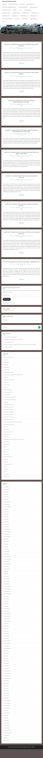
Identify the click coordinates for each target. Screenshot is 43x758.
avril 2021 (5, 631)
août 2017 (5, 737)
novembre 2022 (6, 588)
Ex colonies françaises (23, 7)
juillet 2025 (6, 511)
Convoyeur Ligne (7, 389)
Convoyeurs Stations (6, 10)
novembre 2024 (6, 531)
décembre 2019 (6, 670)
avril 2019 (5, 690)
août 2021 (5, 623)
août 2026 (5, 487)
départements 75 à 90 (8, 417)
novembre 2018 (6, 703)
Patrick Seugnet (25, 18)
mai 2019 (5, 688)
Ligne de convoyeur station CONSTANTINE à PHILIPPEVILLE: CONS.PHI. (21, 130)
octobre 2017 (6, 735)
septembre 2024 (7, 536)
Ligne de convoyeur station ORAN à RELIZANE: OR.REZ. (21, 45)
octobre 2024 (6, 534)
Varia (3, 21)
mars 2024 (6, 549)
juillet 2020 (6, 653)
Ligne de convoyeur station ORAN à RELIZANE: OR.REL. (21, 73)
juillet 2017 (6, 740)
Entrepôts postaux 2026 (8, 347)
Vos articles (17, 18)
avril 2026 (5, 496)
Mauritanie (6, 449)
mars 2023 (6, 578)
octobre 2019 (6, 675)
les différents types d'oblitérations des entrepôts (13, 439)
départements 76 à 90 (24, 15)
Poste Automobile (27, 10)
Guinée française (7, 434)
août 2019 (5, 680)
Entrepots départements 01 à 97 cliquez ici (12, 421)
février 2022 (6, 608)
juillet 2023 (6, 568)
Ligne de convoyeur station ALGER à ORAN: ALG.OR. (21, 176)
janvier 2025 (6, 526)
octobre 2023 (6, 561)
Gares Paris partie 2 (30, 4)
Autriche (5, 377)
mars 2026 (6, 499)
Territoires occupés (6, 12)
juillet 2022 (6, 598)
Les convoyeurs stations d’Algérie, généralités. (21, 262)
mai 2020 (5, 658)
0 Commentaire (29, 48)
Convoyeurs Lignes (33, 7)
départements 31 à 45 (35, 12)
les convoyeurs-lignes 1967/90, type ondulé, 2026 (13, 339)
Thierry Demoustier (33, 18)
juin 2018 (5, 715)
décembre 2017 (6, 730)
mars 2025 (6, 521)
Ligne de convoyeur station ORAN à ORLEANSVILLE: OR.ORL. (21, 101)
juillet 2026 (6, 489)
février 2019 (6, 695)
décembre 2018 (6, 700)
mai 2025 (5, 516)
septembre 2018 (7, 708)
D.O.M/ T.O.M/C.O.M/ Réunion (7, 18)
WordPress (25, 746)
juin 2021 (5, 628)
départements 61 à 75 (15, 15)
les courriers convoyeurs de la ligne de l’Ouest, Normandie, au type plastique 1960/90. (20, 344)
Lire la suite (21, 63)
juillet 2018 (6, 713)
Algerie (5, 364)
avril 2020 (5, 660)
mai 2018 (5, 718)
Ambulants (4, 4)
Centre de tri (6, 384)
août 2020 (5, 650)
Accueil (5, 359)
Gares (20, 10)
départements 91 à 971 (34, 15)
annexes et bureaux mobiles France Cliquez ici (12, 374)
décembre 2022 (6, 586)
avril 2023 (5, 576)
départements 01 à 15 (16, 12)
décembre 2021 (6, 613)
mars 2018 (6, 723)
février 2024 (6, 551)
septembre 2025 (7, 506)
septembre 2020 (7, 648)
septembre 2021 (7, 621)
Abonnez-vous (6, 299)
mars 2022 (6, 606)
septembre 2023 (7, 564)
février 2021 (6, 636)
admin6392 (21, 48)
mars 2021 (6, 633)
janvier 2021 (6, 638)
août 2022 (5, 596)
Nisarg (33, 746)
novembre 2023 (6, 559)
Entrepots (15, 10)
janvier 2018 (6, 727)
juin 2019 (5, 685)
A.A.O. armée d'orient (8, 357)
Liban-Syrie (6, 441)
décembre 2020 (6, 641)
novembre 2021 (6, 616)
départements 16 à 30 (25, 12)
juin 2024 (5, 544)
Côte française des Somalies (9, 397)
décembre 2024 (6, 529)
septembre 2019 (7, 678)
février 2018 (6, 725)
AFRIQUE (5, 362)
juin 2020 (5, 655)
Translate (11, 310)
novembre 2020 (6, 643)
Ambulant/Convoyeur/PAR (9, 1)
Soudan (5, 461)
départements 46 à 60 (6, 15)
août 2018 (5, 710)
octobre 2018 (6, 705)
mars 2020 (6, 663)
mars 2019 (6, 693)
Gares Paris (22, 4)
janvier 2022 (6, 611)
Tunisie (5, 469)
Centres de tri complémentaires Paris (9, 7)
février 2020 (6, 665)
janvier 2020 (6, 668)
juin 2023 (5, 571)
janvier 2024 (6, 554)
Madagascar (6, 444)
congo (5, 387)
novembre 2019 (6, 673)
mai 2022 (5, 603)
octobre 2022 (6, 591)
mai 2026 (5, 494)
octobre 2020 (6, 646)
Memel (5, 451)
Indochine (5, 436)
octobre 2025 (6, 504)
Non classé (6, 454)
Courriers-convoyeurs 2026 (9, 342)
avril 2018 (5, 720)
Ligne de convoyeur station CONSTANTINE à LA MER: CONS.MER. (21, 153)
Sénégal (5, 459)
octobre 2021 (6, 618)
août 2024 (5, 539)
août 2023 (5, 566)
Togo (5, 466)
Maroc (5, 446)
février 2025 (6, 524)
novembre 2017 (6, 732)
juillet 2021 (6, 626)
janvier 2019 (6, 698)
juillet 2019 (6, 683)
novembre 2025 (6, 501)
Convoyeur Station (7, 392)
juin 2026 (5, 491)
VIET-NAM (5, 474)
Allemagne (6, 367)
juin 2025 (5, 514)
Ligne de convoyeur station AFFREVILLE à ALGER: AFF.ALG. (21, 232)
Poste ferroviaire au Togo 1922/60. (10, 337)
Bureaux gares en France (13, 4)
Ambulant (5, 369)
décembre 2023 (6, 556)
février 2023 (6, 581)
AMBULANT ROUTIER (8, 372)
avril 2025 (5, 519)
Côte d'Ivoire (6, 394)
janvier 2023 (6, 583)
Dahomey (5, 402)
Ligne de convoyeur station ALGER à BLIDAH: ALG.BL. (21, 204)
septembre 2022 (7, 593)
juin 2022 (5, 601)
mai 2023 (5, 573)
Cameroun (6, 382)
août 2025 (5, 509)
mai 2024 (5, 546)
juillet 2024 (6, 541)
